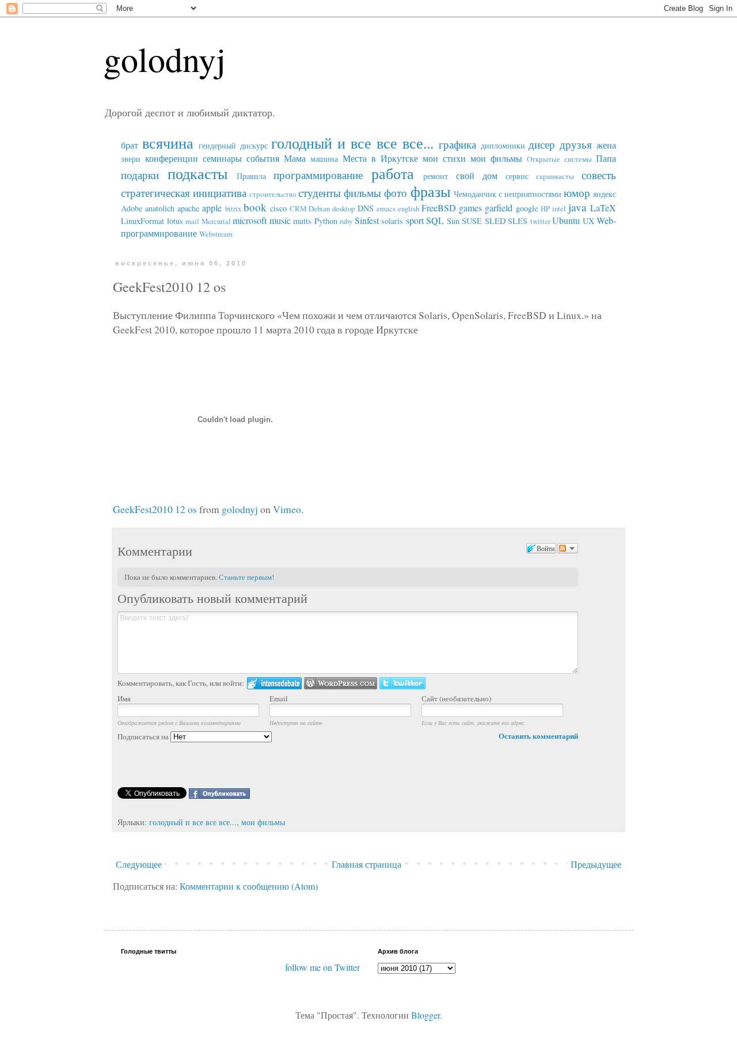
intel (559, 208)
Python (325, 220)
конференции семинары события (212, 158)
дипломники (503, 145)
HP (545, 208)
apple (212, 208)
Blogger (425, 1015)
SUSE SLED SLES (494, 220)
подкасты (197, 173)
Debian (319, 208)
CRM (298, 208)
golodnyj (165, 59)
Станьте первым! (246, 577)
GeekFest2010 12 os (155, 509)
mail (192, 221)
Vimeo (287, 509)
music (280, 220)
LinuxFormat (142, 220)
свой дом (476, 175)
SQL (435, 220)
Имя (124, 698)
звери (130, 158)
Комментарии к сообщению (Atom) (249, 886)
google (527, 208)
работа (392, 173)
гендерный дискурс (233, 145)
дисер (542, 144)
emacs (386, 208)
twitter (540, 221)
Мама (295, 158)
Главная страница (366, 864)
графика (457, 144)
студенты (319, 192)
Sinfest (367, 220)
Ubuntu (566, 220)
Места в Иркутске (380, 158)
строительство (273, 194)
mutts (302, 220)
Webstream (216, 234)
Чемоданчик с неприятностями (507, 193)
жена (606, 145)
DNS (366, 208)
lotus (175, 220)
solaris (392, 220)
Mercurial (216, 221)
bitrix (233, 208)
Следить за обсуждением (567, 548)
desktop (343, 208)
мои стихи (444, 158)
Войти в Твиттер (402, 683)
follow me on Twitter (322, 967)
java (577, 207)
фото (395, 192)
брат (129, 145)
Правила (251, 175)
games (470, 208)
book (255, 207)
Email (278, 698)
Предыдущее (596, 864)
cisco (278, 208)
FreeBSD (438, 208)
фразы (430, 191)
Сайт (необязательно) (456, 698)
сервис (517, 175)
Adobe (131, 208)
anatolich (159, 208)
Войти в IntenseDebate (274, 683)
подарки (140, 175)
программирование (318, 175)
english (408, 208)
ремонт (435, 175)
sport (415, 220)
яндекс (604, 193)
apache (188, 208)
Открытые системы (559, 159)
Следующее (139, 864)
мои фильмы (496, 158)
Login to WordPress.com (340, 683)
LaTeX (603, 208)
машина (324, 158)
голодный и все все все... (352, 143)
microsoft (250, 220)
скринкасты (555, 176)
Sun (453, 220)
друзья (576, 144)
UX (588, 220)
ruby (346, 221)
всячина (167, 143)
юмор (577, 192)
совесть (599, 175)
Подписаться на (143, 736)
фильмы (362, 192)
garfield (498, 208)
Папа (606, 158)
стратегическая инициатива (183, 192)
